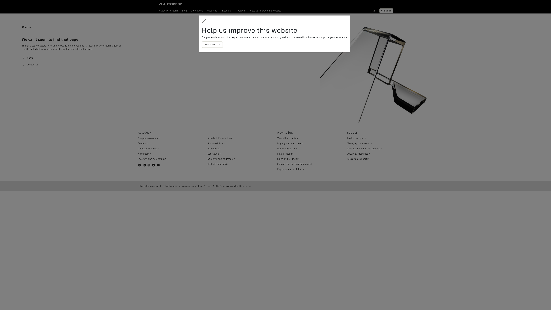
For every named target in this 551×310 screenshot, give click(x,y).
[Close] (203, 21)
